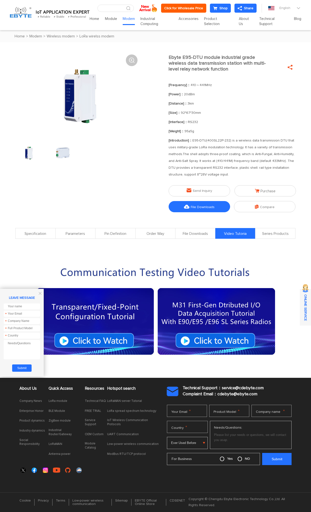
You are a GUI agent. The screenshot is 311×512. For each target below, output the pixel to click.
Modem (129, 19)
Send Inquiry (199, 190)
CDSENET (177, 500)
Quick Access (61, 389)
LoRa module (58, 401)
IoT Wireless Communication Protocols (127, 422)
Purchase (265, 191)
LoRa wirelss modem (96, 36)
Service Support (90, 422)
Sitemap (121, 500)
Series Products (275, 234)
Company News (30, 401)
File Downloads (199, 207)
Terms (60, 500)
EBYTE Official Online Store (146, 502)
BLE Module (57, 411)
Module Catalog (90, 445)
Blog (297, 19)
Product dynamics (32, 420)
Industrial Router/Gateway (60, 432)
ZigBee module (60, 420)
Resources (94, 389)
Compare (265, 207)
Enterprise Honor (31, 411)
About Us (244, 21)
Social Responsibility (29, 442)
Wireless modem (61, 36)
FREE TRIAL (93, 411)
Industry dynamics (32, 430)
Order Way (155, 234)
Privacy (43, 500)
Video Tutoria (235, 234)
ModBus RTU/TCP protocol (126, 454)
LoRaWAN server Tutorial (124, 401)
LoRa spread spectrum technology (131, 411)
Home (94, 19)
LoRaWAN (55, 444)
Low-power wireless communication (133, 444)
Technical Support (267, 21)
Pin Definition (115, 234)
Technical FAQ (95, 401)
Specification (35, 234)
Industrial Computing (149, 21)
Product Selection (212, 21)
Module (111, 19)
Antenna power (59, 454)
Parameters (75, 234)
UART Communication (123, 434)
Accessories (189, 19)
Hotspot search (121, 389)
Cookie (25, 500)
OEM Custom (94, 434)
